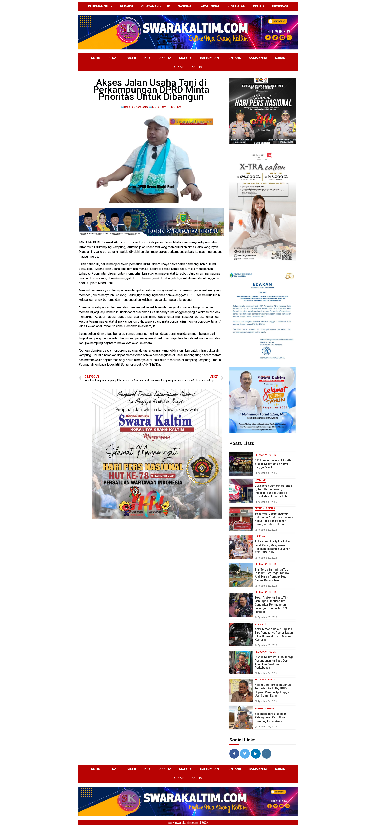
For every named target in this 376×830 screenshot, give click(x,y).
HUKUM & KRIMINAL (265, 708)
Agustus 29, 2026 (267, 529)
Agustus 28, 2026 (267, 585)
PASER (131, 58)
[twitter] (245, 754)
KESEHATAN (236, 6)
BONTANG (234, 58)
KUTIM (96, 58)
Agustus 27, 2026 (267, 673)
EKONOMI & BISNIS (265, 508)
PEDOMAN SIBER (100, 6)
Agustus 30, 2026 (267, 473)
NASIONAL (185, 6)
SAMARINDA (258, 58)
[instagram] (266, 754)
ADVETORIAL (210, 6)
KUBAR (280, 58)
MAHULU (185, 58)
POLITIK (258, 6)
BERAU (113, 58)
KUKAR (179, 67)
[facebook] (234, 754)
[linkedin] (256, 754)
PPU (147, 58)
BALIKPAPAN (209, 58)
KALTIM (197, 67)
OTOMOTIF (261, 623)
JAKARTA (164, 58)
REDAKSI (126, 6)
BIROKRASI (280, 6)
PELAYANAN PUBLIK (155, 6)
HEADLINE (260, 480)
